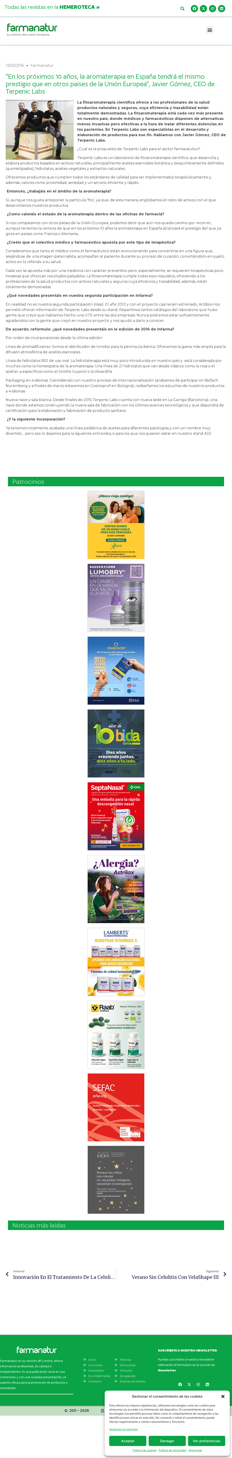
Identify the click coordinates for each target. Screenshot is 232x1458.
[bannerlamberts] (116, 525)
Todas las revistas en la (52, 7)
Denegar (167, 1441)
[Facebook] (194, 8)
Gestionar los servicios (123, 1429)
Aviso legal (195, 1450)
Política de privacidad (172, 1450)
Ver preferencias (206, 1441)
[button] (223, 1396)
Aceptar (128, 1441)
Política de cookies (145, 1450)
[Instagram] (212, 8)
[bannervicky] (116, 1180)
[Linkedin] (221, 8)
